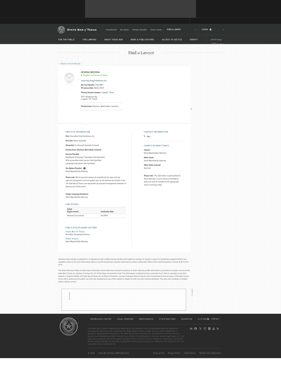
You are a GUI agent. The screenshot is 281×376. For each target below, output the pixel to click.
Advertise (186, 319)
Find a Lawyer (174, 29)
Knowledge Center (100, 319)
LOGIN (205, 29)
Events (194, 39)
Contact (215, 319)
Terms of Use (159, 353)
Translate (220, 44)
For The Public (66, 39)
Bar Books (124, 30)
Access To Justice (172, 39)
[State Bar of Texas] (77, 29)
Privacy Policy (174, 353)
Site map (203, 319)
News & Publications (142, 39)
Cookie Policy (190, 353)
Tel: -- (149, 136)
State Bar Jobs (167, 319)
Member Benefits (139, 30)
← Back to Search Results (69, 63)
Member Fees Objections (210, 353)
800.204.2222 (122, 353)
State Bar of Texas (106, 353)
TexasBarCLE (111, 30)
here (149, 331)
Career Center (156, 30)
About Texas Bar (113, 39)
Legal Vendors (125, 319)
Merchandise (146, 319)
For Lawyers (89, 39)
